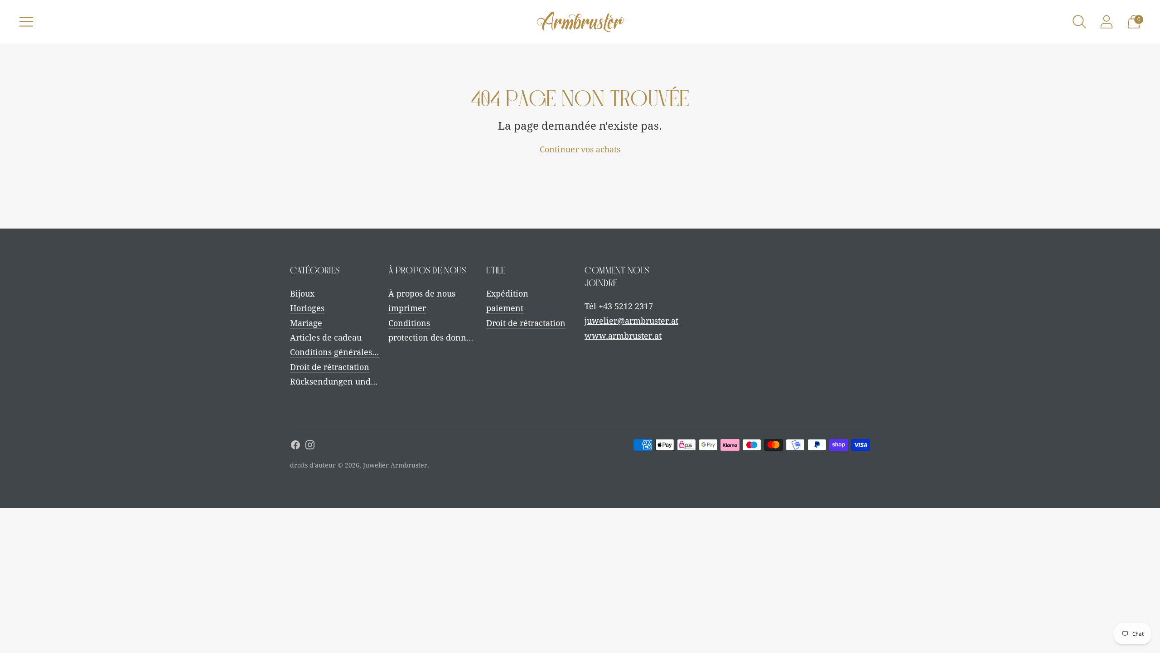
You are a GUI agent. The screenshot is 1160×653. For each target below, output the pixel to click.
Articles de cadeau (326, 337)
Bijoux (302, 293)
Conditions (409, 323)
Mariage (306, 323)
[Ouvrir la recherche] (1079, 21)
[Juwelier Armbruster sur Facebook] (295, 446)
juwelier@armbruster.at (631, 321)
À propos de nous (421, 293)
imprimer (407, 308)
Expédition (507, 293)
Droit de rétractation (329, 367)
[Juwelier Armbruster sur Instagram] (309, 446)
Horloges (307, 308)
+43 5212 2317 (626, 306)
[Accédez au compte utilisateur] (1106, 21)
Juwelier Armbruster (395, 465)
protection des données (433, 337)
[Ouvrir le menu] (26, 21)
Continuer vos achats (580, 149)
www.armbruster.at (623, 336)
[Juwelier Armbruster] (580, 22)
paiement (504, 308)
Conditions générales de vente (349, 352)
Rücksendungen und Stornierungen (360, 381)
